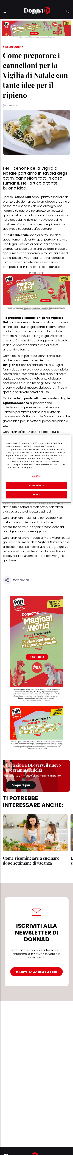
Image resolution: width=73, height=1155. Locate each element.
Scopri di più (21, 785)
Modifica (36, 476)
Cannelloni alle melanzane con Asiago (29, 518)
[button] (5, 11)
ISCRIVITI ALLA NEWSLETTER (36, 972)
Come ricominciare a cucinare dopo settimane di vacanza (31, 860)
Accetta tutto (36, 485)
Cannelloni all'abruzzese (19, 432)
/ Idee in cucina (13, 47)
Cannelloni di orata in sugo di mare (27, 538)
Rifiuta (36, 494)
